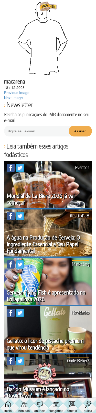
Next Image (13, 97)
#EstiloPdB (79, 215)
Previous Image (16, 92)
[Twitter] (20, 170)
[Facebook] (11, 170)
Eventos (82, 167)
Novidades (80, 312)
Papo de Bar (48, 7)
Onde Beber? (78, 360)
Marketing (80, 264)
